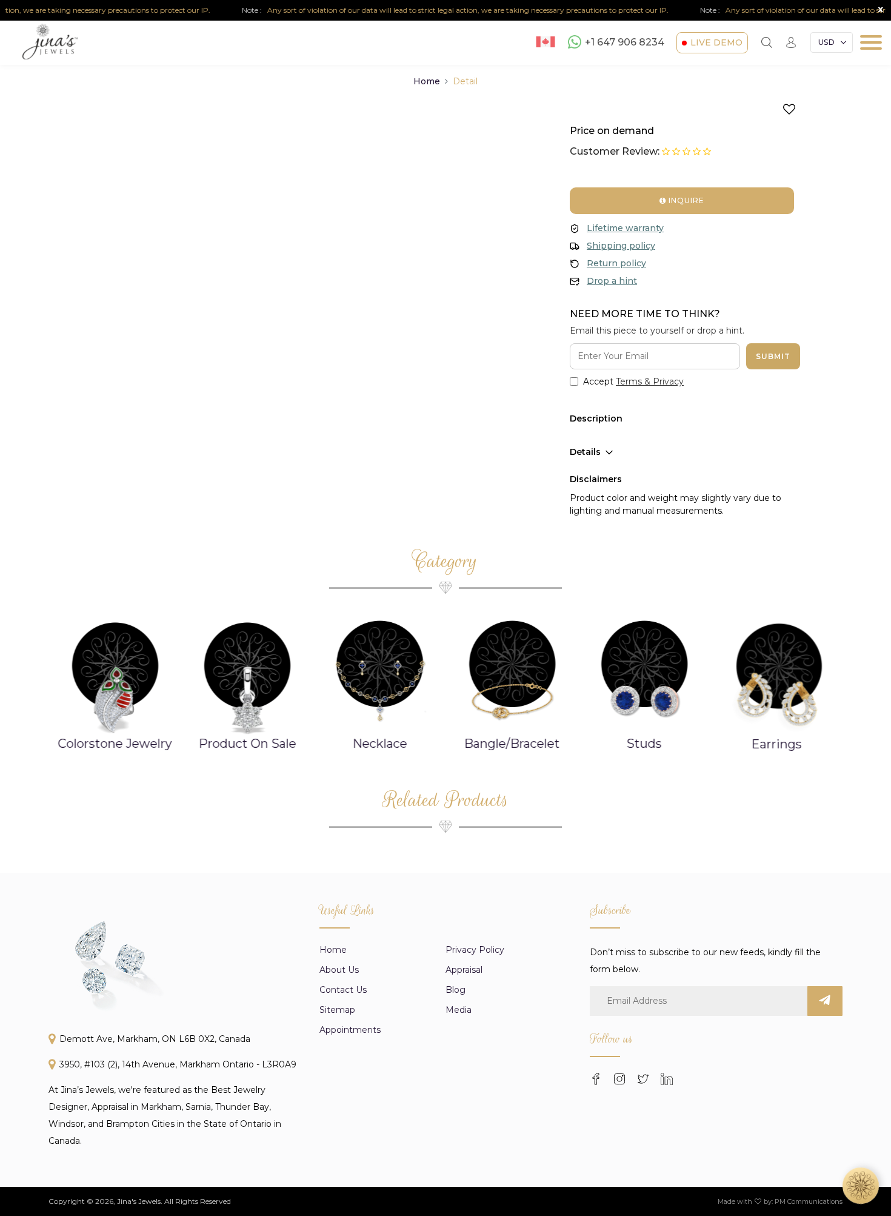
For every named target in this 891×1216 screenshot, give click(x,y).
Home (426, 81)
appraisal (464, 969)
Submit (773, 356)
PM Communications (809, 1201)
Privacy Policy (475, 949)
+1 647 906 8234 (624, 43)
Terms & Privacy (650, 381)
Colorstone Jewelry (115, 743)
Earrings (777, 744)
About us (339, 969)
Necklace (379, 743)
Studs (644, 743)
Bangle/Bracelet (512, 743)
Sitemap (337, 1009)
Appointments (350, 1029)
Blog (456, 989)
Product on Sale (247, 743)
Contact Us (343, 989)
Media (459, 1009)
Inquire (685, 200)
